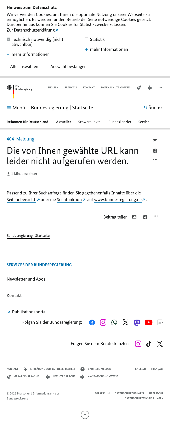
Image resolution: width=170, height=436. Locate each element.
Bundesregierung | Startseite (28, 235)
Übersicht (156, 393)
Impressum (102, 393)
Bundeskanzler (119, 122)
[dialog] (85, 39)
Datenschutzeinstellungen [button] (144, 398)
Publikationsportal (29, 312)
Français (70, 87)
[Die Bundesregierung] (19, 92)
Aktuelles (63, 122)
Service (145, 122)
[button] (160, 87)
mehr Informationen (31, 54)
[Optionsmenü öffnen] (155, 160)
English (52, 87)
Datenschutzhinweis (116, 87)
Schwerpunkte (89, 122)
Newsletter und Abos (27, 279)
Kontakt (89, 87)
